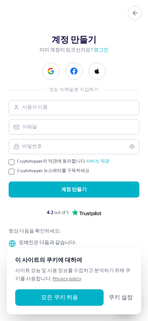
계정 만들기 (74, 189)
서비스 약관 (97, 161)
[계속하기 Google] (51, 71)
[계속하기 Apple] (97, 71)
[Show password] (132, 146)
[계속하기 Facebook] (74, 71)
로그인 (101, 50)
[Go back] (135, 13)
